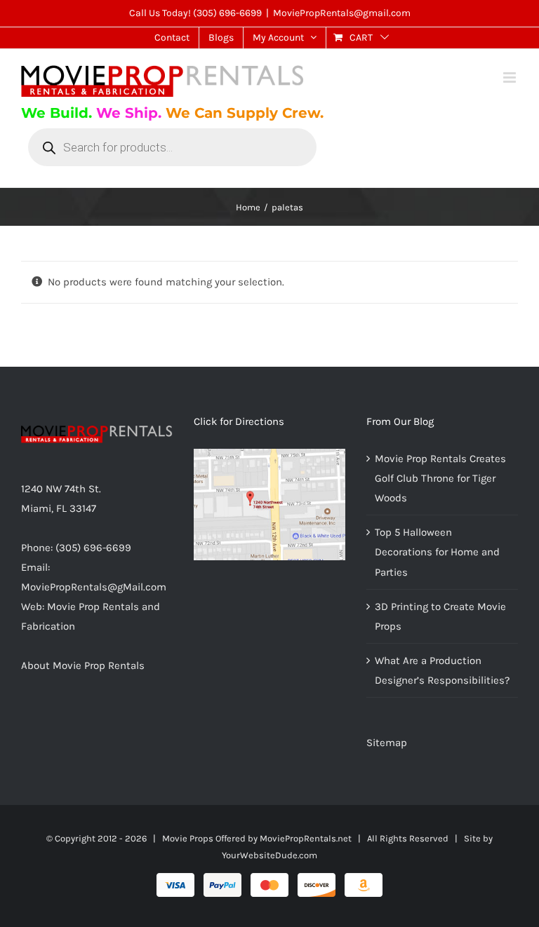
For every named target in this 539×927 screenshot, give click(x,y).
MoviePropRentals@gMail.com (93, 587)
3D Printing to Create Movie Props (440, 616)
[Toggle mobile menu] (510, 77)
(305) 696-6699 (227, 13)
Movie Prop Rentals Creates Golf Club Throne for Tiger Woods (440, 478)
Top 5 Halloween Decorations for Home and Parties (437, 552)
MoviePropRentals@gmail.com (342, 13)
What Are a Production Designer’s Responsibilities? (442, 670)
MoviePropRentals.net (306, 838)
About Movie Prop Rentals (83, 665)
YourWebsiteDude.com (269, 855)
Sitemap (386, 742)
